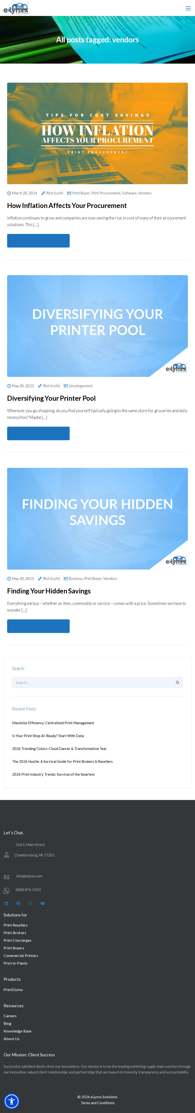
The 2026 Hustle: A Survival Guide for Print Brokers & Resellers (62, 761)
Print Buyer (81, 193)
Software (129, 193)
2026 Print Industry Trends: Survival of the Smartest (53, 774)
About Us (12, 1038)
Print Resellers (16, 925)
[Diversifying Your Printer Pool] (97, 329)
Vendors (145, 193)
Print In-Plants (16, 963)
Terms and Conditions (98, 1103)
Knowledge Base (17, 1031)
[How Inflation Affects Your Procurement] (97, 136)
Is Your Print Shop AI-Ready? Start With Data (48, 736)
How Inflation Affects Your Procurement (67, 205)
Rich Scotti (54, 193)
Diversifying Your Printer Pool (51, 398)
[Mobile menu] (188, 8)
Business (76, 578)
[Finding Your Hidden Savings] (97, 522)
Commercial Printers (21, 955)
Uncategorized (80, 386)
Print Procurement (106, 193)
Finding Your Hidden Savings (48, 591)
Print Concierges (18, 940)
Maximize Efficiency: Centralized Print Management (53, 723)
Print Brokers (15, 932)
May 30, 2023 (23, 386)
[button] (12, 1101)
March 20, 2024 (24, 193)
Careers (10, 1015)
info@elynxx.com (29, 876)
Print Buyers (14, 948)
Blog (8, 1023)
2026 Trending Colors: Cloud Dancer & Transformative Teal (59, 748)
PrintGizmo (13, 989)
